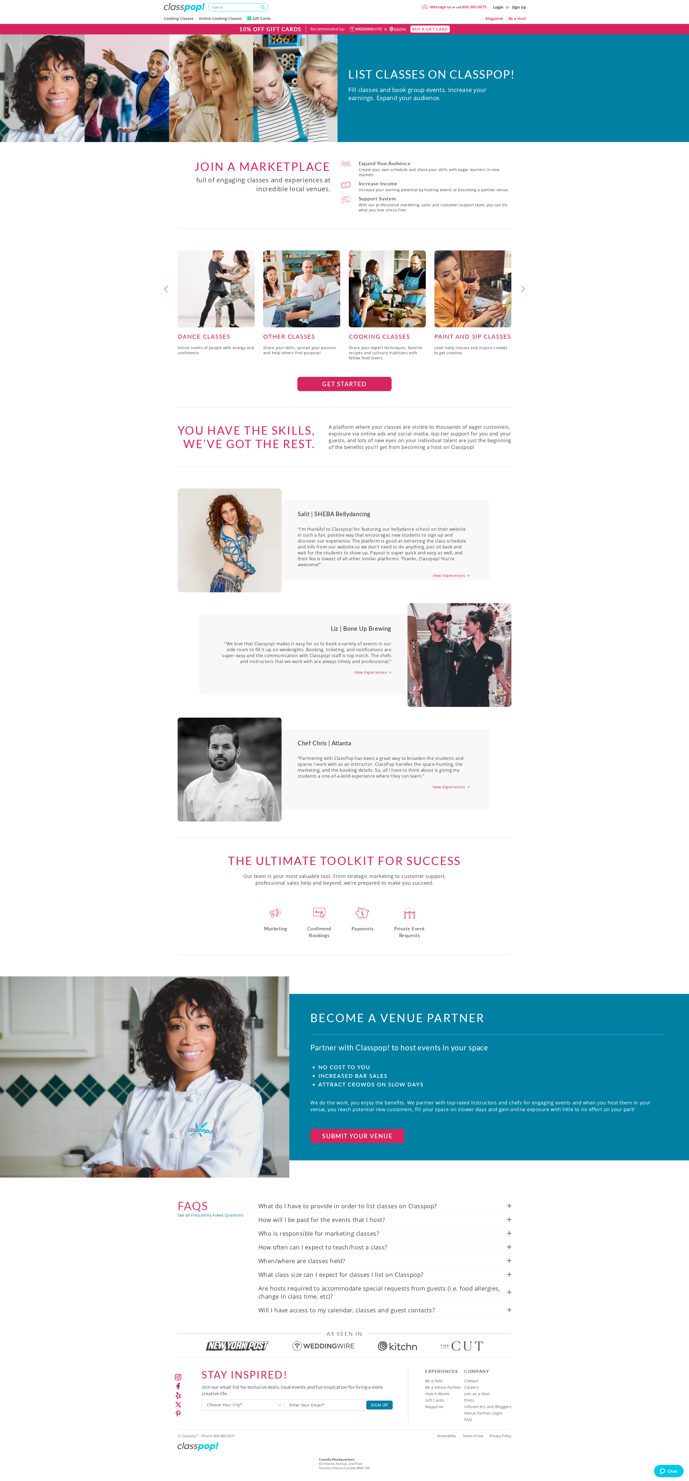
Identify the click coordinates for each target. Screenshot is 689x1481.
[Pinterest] (178, 1414)
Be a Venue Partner (443, 1387)
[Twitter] (178, 1404)
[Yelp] (178, 1395)
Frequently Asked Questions (217, 1215)
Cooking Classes (179, 18)
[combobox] (243, 1404)
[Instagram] (178, 1377)
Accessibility (446, 1436)
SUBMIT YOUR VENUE (357, 1136)
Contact (471, 1380)
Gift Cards (261, 18)
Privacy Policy (500, 1436)
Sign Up (519, 7)
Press (469, 1400)
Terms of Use (473, 1436)
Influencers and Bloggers (487, 1406)
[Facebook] (178, 1386)
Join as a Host (477, 1393)
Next (523, 288)
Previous (166, 288)
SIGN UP (379, 1405)
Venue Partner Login (483, 1413)
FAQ (468, 1419)
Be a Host (517, 18)
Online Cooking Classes (220, 18)
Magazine (494, 18)
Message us (440, 6)
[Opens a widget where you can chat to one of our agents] (669, 1471)
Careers (471, 1387)
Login (498, 7)
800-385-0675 (474, 6)
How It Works (437, 1393)
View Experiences (449, 575)
